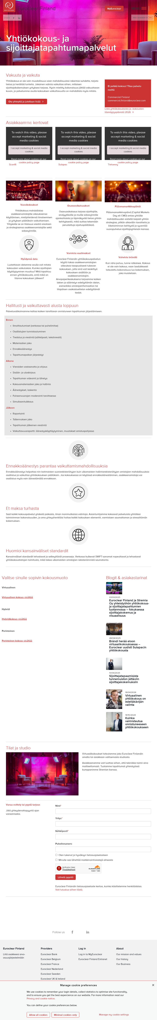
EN (150, 18)
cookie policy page (29, 162)
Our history (122, 959)
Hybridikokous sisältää (14, 619)
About (120, 948)
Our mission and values (128, 954)
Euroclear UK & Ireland (53, 979)
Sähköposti (61, 831)
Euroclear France (50, 964)
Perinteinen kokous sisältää (17, 640)
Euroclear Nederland (52, 969)
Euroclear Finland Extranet (92, 959)
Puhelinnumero (63, 843)
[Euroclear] (9, 6)
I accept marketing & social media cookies (29, 150)
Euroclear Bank (49, 954)
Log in (82, 948)
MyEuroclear (114, 8)
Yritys (58, 818)
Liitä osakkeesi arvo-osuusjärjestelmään (14, 956)
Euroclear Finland (13, 948)
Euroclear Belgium (51, 959)
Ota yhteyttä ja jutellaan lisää (24, 101)
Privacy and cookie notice (41, 998)
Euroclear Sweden (50, 974)
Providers (46, 948)
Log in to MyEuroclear (90, 954)
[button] (138, 8)
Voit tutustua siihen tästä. (69, 890)
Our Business (123, 964)
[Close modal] (153, 985)
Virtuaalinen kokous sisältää (17, 597)
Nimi (57, 805)
